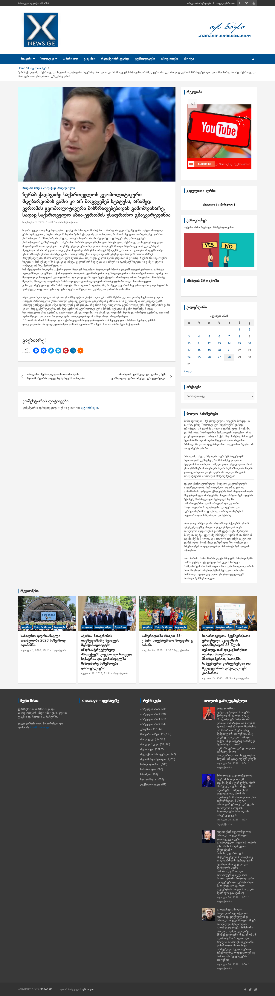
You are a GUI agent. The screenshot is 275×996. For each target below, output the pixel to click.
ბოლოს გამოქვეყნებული (225, 701)
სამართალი (70, 58)
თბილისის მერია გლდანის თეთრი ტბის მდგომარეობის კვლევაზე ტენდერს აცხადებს (56, 376)
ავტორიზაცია (89, 407)
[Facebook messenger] (44, 351)
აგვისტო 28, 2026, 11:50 (232, 964)
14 (229, 343)
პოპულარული (66, 188)
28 (229, 357)
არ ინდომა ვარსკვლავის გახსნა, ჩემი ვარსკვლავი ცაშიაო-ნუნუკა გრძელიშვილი (138, 376)
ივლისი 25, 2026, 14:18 (156, 650)
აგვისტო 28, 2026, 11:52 (232, 897)
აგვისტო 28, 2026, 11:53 (232, 819)
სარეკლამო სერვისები (199, 3)
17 (188, 350)
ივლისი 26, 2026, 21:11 (95, 673)
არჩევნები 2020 (150, 709)
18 (199, 350)
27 (219, 357)
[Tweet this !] (51, 351)
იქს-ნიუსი (88, 989)
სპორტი (189, 58)
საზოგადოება (169, 58)
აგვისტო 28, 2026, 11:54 (232, 763)
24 (188, 357)
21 (229, 350)
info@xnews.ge (39, 727)
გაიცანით (90, 58)
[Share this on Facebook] (36, 351)
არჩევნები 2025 (150, 724)
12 (209, 343)
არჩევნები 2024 (150, 719)
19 (209, 350)
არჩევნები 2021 (150, 714)
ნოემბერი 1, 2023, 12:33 (37, 222)
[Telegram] (58, 351)
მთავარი (26, 58)
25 (199, 357)
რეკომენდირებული (153, 759)
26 (209, 357)
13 (219, 343)
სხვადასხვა (147, 779)
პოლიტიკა (47, 58)
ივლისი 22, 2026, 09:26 (217, 678)
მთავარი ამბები (32, 188)
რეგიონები (29, 591)
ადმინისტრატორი (67, 222)
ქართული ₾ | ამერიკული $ (219, 204)
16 (249, 343)
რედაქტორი (59, 650)
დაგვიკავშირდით (225, 3)
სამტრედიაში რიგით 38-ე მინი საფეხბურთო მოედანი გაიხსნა (167, 640)
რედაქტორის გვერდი (115, 58)
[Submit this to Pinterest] (66, 351)
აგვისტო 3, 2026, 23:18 (35, 650)
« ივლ (188, 371)
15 (239, 343)
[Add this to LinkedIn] (73, 351)
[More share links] (80, 351)
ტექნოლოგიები (145, 58)
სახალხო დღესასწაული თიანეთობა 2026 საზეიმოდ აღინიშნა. (43, 640)
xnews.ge (46, 989)
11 (199, 343)
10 (188, 343)
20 (219, 350)
